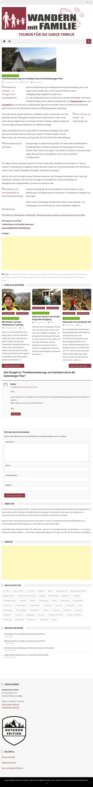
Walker (13, 384)
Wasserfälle (19, 619)
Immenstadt (69, 605)
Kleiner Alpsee (21, 610)
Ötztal (54, 619)
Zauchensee (44, 619)
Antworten (15, 414)
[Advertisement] (46, 253)
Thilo (23, 328)
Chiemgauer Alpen (9, 600)
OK (46, 783)
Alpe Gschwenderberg (78, 591)
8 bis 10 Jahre (21, 274)
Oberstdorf (7, 614)
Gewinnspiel (64, 600)
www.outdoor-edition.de (10, 704)
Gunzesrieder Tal (21, 605)
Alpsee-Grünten (9, 595)
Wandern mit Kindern (77, 277)
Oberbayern (83, 274)
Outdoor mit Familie (9, 762)
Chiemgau (76, 595)
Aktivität (37, 274)
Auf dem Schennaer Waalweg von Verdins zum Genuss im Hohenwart (29, 648)
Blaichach (65, 595)
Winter (4, 280)
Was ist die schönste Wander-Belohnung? (14, 366)
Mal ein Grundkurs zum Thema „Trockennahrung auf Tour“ (24, 641)
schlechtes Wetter (16, 277)
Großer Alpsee (78, 600)
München (56, 610)
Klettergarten (34, 610)
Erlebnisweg (43, 600)
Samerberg (5, 277)
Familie (54, 600)
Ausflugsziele (8, 313)
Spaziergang (27, 277)
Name (8, 465)
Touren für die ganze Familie (46, 34)
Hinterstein (48, 605)
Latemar (46, 610)
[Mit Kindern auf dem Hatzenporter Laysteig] (16, 299)
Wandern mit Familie (62, 277)
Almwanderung (61, 591)
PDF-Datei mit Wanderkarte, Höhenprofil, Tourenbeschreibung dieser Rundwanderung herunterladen (43, 214)
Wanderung (7, 619)
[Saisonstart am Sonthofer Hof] (77, 299)
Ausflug (43, 274)
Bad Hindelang (53, 595)
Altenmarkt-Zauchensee (27, 595)
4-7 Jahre (12, 274)
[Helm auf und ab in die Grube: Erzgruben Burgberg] (46, 297)
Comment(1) (37, 82)
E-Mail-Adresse (11, 475)
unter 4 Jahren (42, 277)
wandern (51, 277)
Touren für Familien (10, 76)
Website (8, 485)
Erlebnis (49, 274)
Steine (35, 277)
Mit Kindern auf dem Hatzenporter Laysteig (12, 323)
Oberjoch (78, 610)
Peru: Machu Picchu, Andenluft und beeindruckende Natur (24, 634)
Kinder (62, 274)
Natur (76, 274)
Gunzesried (7, 605)
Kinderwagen (69, 274)
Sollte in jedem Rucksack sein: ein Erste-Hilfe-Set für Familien (26, 655)
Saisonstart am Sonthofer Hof (77, 322)
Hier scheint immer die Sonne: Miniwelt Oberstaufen (81, 366)
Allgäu (50, 591)
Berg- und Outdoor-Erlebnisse (12, 768)
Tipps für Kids (22, 313)
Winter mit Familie (8, 757)
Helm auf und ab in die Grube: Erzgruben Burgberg (46, 318)
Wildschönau (31, 619)
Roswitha (25, 82)
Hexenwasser (35, 605)
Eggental (23, 600)
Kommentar (10, 441)
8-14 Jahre (30, 274)
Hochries (56, 274)
